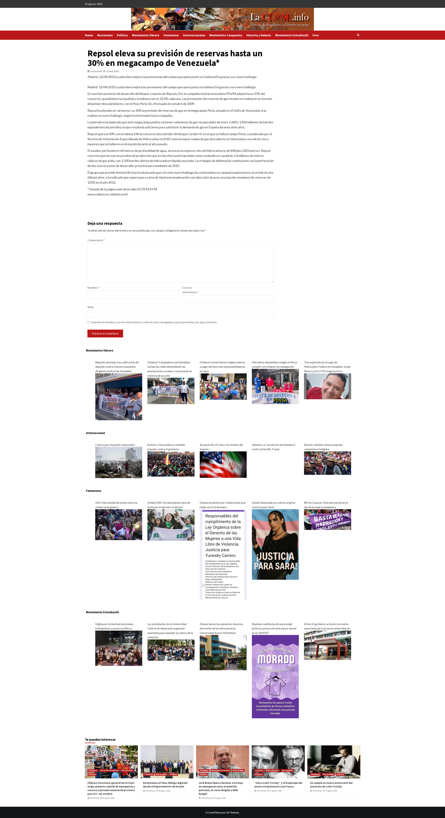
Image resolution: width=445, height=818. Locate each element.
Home (89, 35)
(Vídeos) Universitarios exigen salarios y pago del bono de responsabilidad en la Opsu (222, 367)
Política (122, 35)
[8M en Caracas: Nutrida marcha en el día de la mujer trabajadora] (327, 519)
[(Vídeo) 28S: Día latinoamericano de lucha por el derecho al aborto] (170, 524)
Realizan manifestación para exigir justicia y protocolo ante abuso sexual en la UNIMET (274, 628)
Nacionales (105, 35)
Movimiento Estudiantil (291, 35)
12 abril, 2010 (112, 71)
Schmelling (94, 798)
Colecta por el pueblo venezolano (115, 444)
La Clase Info (96, 71)
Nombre (93, 287)
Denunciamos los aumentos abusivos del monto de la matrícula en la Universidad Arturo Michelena (221, 628)
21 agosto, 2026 (275, 791)
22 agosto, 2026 (220, 798)
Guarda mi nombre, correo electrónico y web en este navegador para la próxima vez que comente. (154, 322)
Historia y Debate (258, 35)
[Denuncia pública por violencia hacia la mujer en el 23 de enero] (223, 554)
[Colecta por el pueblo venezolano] (118, 462)
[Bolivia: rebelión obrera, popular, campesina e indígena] (327, 462)
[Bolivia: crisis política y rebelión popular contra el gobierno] (170, 463)
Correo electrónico (190, 290)
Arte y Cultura (272, 770)
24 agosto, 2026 (164, 791)
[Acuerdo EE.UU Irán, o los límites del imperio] (223, 464)
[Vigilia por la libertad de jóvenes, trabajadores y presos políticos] (118, 647)
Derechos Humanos (109, 770)
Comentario (96, 240)
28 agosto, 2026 (108, 798)
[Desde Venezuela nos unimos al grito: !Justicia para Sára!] (275, 544)
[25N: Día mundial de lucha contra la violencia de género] (118, 524)
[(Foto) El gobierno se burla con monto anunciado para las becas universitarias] (327, 644)
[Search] (358, 35)
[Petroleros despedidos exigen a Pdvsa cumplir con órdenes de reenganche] (275, 386)
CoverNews (214, 812)
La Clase (259, 770)
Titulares (92, 770)
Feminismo (171, 35)
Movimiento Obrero (145, 35)
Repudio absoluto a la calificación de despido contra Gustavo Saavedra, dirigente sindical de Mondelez (117, 367)
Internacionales (194, 35)
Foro (316, 35)
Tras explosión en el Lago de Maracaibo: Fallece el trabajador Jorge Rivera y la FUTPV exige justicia (327, 367)
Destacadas (127, 770)
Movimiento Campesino (225, 35)
